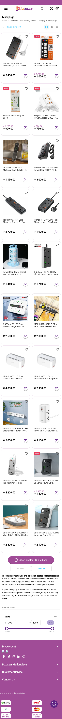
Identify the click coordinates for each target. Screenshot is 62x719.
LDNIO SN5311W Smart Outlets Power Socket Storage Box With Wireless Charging (14, 377)
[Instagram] (14, 656)
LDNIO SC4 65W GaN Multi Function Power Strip (15, 481)
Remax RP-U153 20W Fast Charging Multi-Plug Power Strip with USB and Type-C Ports (46, 221)
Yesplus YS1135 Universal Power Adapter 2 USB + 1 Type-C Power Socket (45, 116)
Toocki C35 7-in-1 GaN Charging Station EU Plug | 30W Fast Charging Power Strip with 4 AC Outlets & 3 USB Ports (14, 221)
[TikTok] (9, 656)
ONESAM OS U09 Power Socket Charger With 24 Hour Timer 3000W (14, 325)
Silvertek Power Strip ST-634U (13, 116)
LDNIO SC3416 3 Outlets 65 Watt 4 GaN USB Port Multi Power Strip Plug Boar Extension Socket (15, 534)
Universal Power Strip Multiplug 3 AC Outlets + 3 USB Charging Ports (14, 169)
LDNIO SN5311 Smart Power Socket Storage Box (46, 377)
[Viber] (23, 656)
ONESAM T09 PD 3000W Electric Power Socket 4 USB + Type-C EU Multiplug (46, 273)
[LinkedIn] (18, 656)
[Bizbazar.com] (24, 8)
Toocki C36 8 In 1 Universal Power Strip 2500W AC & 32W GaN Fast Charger (46, 169)
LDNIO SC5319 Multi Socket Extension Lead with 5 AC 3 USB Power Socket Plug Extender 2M (15, 429)
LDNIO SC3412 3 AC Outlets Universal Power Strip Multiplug (46, 534)
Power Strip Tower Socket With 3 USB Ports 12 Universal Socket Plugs (14, 273)
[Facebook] (3, 656)
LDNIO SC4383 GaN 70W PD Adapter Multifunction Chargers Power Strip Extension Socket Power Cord (45, 429)
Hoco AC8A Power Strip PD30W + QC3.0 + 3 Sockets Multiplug (15, 64)
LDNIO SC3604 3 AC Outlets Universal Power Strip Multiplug (46, 481)
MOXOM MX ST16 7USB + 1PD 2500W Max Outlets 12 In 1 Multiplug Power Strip (46, 325)
